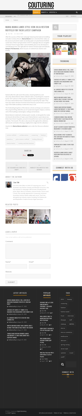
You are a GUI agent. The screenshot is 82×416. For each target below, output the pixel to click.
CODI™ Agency (11, 413)
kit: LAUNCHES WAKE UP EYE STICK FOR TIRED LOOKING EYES (63, 90)
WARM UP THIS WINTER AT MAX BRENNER (39, 169)
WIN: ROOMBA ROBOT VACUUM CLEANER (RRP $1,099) (46, 340)
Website (9, 272)
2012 (62, 299)
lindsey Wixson (37, 139)
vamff (62, 357)
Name (8, 262)
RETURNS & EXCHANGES (45, 413)
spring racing (65, 345)
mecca (63, 328)
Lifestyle (52, 12)
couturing (35, 135)
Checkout (73, 16)
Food (62, 316)
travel (71, 353)
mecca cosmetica (66, 332)
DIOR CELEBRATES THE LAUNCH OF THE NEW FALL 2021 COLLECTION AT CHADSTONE (16, 217)
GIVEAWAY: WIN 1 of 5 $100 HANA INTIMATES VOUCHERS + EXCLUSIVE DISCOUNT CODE (46, 305)
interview (71, 316)
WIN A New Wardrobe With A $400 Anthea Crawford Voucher (47, 355)
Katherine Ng (59, 76)
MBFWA (71, 324)
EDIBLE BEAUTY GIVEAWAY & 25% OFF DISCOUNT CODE (47, 329)
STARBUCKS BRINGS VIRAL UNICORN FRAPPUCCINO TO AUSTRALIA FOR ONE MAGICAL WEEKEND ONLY (63, 119)
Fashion (35, 12)
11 (52, 313)
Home (7, 20)
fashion (43, 135)
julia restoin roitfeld (22, 139)
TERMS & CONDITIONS (69, 413)
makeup (63, 324)
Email (31, 262)
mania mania (11, 143)
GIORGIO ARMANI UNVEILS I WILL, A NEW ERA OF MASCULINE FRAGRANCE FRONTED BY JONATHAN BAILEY (64, 72)
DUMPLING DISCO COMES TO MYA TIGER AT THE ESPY (64, 146)
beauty (69, 299)
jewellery (10, 139)
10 (42, 349)
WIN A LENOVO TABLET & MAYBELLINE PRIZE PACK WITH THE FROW (46, 318)
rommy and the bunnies (26, 143)
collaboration (23, 135)
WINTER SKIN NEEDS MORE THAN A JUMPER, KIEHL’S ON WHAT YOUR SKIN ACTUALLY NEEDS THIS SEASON (63, 99)
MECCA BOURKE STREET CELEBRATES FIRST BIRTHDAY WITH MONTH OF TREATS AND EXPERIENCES (64, 137)
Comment (9, 241)
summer (63, 353)
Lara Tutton (45, 359)
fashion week (65, 312)
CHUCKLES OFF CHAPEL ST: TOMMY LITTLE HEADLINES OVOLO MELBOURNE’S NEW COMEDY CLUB (64, 82)
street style (64, 349)
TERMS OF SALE (58, 413)
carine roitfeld (11, 135)
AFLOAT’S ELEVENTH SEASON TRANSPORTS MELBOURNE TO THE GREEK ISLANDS (64, 128)
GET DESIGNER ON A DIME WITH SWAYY (17, 169)
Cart (67, 16)
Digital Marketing (21, 411)
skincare (63, 340)
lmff (70, 320)
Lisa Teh (10, 34)
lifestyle (63, 320)
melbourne (64, 336)
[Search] (76, 12)
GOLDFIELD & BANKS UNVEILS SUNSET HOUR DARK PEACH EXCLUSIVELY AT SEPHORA (63, 154)
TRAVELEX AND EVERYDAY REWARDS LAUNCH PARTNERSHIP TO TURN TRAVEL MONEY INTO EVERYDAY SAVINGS (64, 109)
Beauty (43, 12)
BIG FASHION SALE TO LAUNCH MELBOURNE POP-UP (40, 218)
